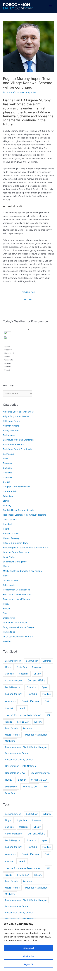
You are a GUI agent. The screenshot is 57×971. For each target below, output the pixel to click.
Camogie (7, 468)
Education (8, 496)
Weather (7, 641)
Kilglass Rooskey (11, 538)
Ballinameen (9, 435)
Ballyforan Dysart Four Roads (17, 449)
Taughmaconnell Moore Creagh (18, 627)
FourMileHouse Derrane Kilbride (18, 510)
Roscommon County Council (19, 759)
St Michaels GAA (39, 780)
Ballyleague (8, 454)
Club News (8, 477)
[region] (28, 945)
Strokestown (9, 618)
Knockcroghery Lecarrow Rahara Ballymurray (25, 547)
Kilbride (8, 722)
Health (6, 529)
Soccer (6, 608)
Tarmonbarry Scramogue (15, 622)
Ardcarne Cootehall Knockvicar (18, 412)
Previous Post (28, 292)
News (23, 92)
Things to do (9, 632)
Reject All (28, 964)
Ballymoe (47, 661)
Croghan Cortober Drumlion (16, 486)
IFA (48, 715)
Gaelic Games (10, 519)
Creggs (6, 482)
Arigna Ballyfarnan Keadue (16, 416)
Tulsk (44, 786)
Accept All (28, 948)
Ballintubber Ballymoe (13, 444)
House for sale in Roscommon (23, 715)
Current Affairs (11, 92)
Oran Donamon (10, 580)
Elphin (6, 501)
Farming (7, 505)
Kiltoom (38, 722)
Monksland (10, 741)
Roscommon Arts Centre (16, 753)
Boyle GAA (22, 667)
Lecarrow (27, 728)
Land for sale (11, 728)
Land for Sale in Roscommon (17, 552)
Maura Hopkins (12, 735)
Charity (37, 674)
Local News (8, 557)
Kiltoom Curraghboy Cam (15, 543)
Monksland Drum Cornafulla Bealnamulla (23, 571)
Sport (5, 613)
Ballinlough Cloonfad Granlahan (18, 440)
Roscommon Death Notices (16, 589)
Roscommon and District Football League (26, 747)
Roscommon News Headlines (17, 594)
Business (7, 463)
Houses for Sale (11, 533)
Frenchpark (10, 701)
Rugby (6, 604)
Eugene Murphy (13, 693)
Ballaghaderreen (11, 430)
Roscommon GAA (15, 772)
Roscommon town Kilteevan (16, 599)
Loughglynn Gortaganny (15, 561)
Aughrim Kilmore (11, 426)
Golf (47, 701)
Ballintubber (32, 661)
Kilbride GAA (23, 722)
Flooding (46, 694)
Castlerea (7, 472)
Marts (6, 566)
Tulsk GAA (10, 793)
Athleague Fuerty (11, 421)
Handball (7, 524)
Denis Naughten (13, 687)
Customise (28, 956)
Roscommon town (40, 773)
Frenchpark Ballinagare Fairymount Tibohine (24, 515)
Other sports (9, 585)
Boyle (6, 458)
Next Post (28, 299)
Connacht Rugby (13, 680)
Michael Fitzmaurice (36, 734)
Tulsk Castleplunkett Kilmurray (18, 636)
